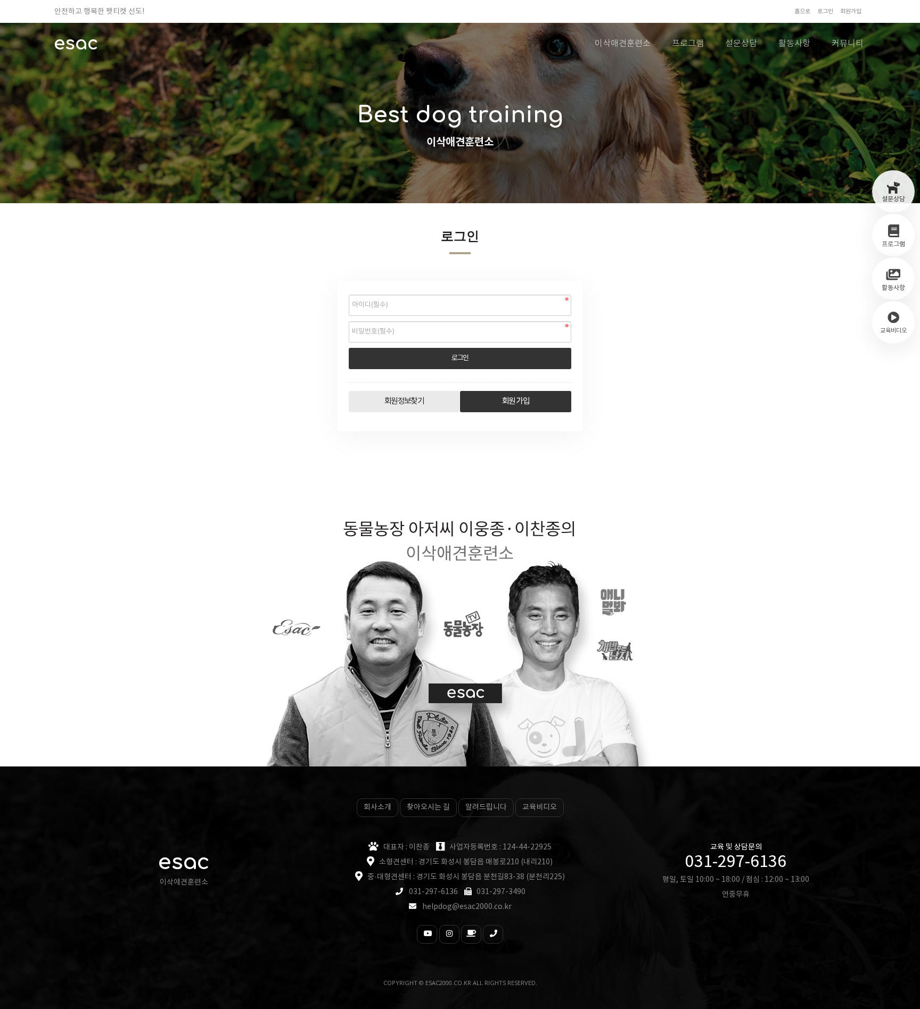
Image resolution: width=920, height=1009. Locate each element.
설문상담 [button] (741, 43)
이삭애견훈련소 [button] (623, 43)
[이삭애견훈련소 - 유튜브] (427, 934)
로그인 (825, 11)
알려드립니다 (486, 807)
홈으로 (802, 11)
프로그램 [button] (688, 43)
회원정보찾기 (404, 401)
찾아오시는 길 (428, 807)
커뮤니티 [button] (848, 43)
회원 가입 (515, 401)
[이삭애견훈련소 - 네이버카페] (471, 934)
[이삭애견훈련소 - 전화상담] (493, 934)
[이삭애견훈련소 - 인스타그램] (449, 934)
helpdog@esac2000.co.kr (467, 907)
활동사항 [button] (794, 43)
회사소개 (377, 807)
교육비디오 (539, 807)
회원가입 (850, 11)
